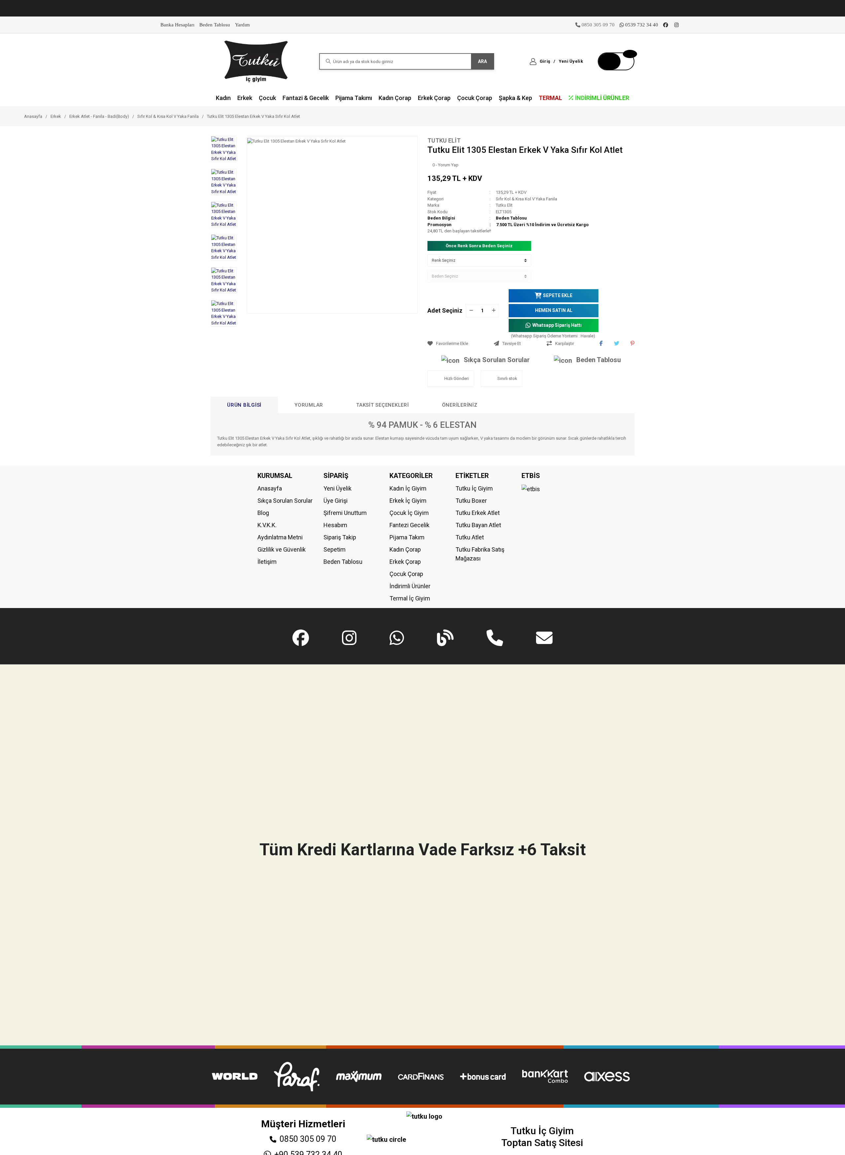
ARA (482, 61)
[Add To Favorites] (458, 343)
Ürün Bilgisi (244, 405)
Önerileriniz (460, 405)
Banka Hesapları (177, 24)
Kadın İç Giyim (407, 488)
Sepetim (334, 549)
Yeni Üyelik (337, 488)
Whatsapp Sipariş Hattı (557, 325)
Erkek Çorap (405, 561)
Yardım (242, 24)
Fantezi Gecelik (409, 525)
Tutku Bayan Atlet (478, 525)
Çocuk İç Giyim (409, 512)
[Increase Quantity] (493, 310)
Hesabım (335, 525)
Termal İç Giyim (409, 598)
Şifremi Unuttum (345, 512)
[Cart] (616, 61)
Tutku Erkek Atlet (478, 512)
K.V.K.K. (267, 525)
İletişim (267, 561)
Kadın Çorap (405, 549)
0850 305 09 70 (308, 1139)
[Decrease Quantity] (471, 310)
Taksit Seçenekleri (382, 405)
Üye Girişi (335, 500)
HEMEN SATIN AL (553, 310)
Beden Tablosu (214, 24)
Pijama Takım (406, 537)
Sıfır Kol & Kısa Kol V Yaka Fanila (526, 198)
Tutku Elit (444, 140)
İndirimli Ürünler (409, 586)
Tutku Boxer (471, 500)
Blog (263, 512)
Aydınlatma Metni (280, 537)
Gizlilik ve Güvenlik (281, 549)
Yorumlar (308, 405)
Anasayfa (269, 488)
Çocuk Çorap (406, 573)
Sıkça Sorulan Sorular (497, 360)
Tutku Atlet (470, 537)
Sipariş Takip (339, 537)
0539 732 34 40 (641, 24)
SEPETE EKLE (557, 295)
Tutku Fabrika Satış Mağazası (480, 554)
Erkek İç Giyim (407, 500)
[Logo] (256, 60)
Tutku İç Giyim (474, 488)
